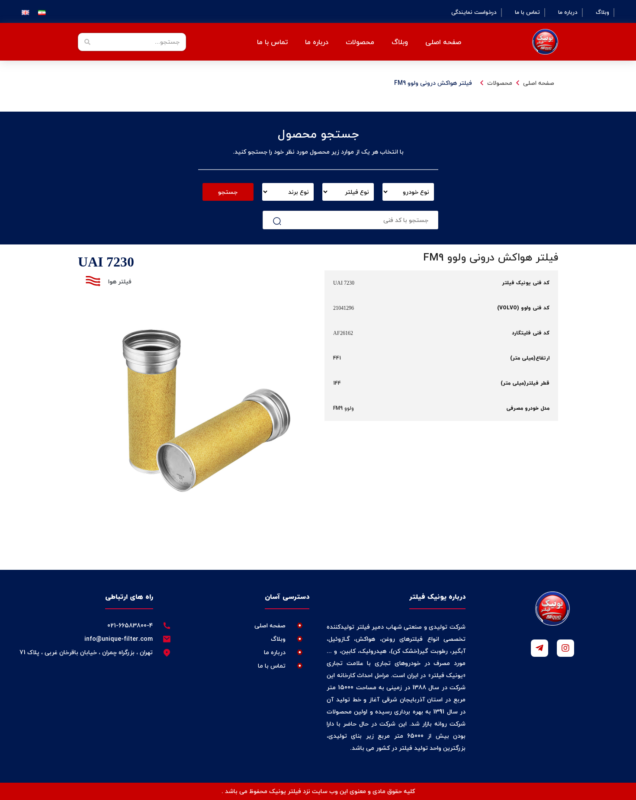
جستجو (228, 191)
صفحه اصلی (443, 42)
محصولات (499, 82)
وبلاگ (602, 12)
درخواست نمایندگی (474, 12)
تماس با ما (527, 12)
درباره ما (568, 12)
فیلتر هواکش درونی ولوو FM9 (433, 82)
